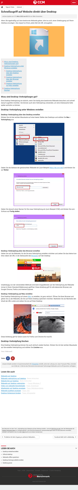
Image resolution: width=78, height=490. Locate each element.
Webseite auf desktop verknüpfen (13, 383)
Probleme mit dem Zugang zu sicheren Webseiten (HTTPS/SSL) (19, 437)
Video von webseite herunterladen (13, 386)
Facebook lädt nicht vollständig (64, 437)
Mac (29, 296)
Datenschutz (30, 470)
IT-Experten (34, 364)
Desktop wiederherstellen (10, 451)
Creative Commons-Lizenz (8, 430)
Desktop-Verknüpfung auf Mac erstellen (14, 84)
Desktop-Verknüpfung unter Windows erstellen (14, 67)
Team (19, 470)
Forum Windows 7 (34, 383)
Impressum (45, 470)
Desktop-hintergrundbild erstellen (13, 460)
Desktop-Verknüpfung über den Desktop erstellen (14, 73)
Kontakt (38, 470)
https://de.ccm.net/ (56, 168)
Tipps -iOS (26, 391)
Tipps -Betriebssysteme (35, 388)
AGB (23, 470)
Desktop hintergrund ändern (11, 393)
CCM (52, 428)
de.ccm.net (57, 428)
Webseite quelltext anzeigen (11, 391)
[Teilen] (8, 358)
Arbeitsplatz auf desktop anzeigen (13, 388)
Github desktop (7, 454)
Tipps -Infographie (28, 393)
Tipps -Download (32, 386)
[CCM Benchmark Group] (39, 476)
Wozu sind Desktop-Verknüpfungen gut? (11, 63)
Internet (19, 7)
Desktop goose (7, 463)
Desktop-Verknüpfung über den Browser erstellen (14, 79)
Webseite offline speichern (11, 457)
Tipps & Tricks (10, 7)
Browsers (34, 256)
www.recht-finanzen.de (39, 481)
